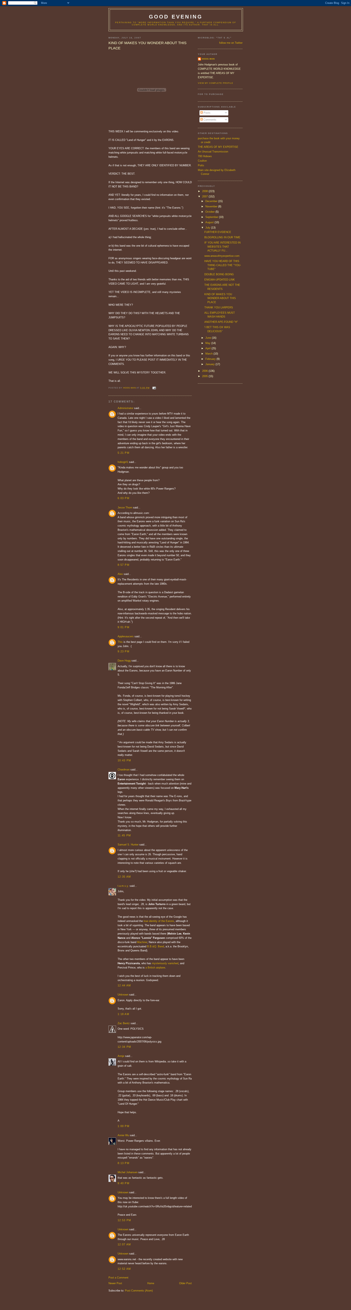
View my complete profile (215, 83)
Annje (121, 1056)
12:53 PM (124, 1220)
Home (150, 1283)
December (211, 201)
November (211, 206)
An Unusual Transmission (213, 151)
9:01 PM (123, 627)
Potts (201, 165)
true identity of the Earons (159, 921)
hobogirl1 (123, 462)
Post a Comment (118, 1277)
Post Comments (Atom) (139, 1290)
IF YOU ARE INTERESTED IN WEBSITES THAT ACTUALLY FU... (222, 246)
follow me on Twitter (231, 42)
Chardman (124, 769)
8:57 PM (123, 564)
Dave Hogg (124, 660)
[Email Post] (153, 388)
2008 (205, 191)
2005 (205, 376)
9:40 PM (123, 1183)
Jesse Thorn (125, 507)
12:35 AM (124, 876)
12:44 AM (124, 985)
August (209, 222)
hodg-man (208, 59)
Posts (206, 112)
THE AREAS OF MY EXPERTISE (218, 146)
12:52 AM (124, 1268)
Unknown (123, 994)
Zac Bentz (124, 1023)
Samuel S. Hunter (128, 844)
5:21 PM (123, 452)
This (121, 641)
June (208, 337)
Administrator (125, 408)
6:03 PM (123, 498)
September (212, 217)
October (210, 211)
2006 (205, 370)
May (208, 343)
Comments (209, 119)
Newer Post (115, 1283)
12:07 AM (124, 1244)
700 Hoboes (205, 156)
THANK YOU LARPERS (218, 307)
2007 (205, 196)
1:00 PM (123, 1126)
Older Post (185, 1283)
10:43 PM (124, 760)
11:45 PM (124, 835)
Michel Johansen (128, 1172)
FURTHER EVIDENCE (217, 232)
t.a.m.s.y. (123, 885)
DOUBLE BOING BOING (219, 274)
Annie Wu (123, 1135)
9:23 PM (123, 651)
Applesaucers (126, 636)
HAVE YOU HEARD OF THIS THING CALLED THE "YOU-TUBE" (222, 265)
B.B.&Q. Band (155, 946)
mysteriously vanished (165, 963)
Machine (142, 942)
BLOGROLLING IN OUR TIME (222, 237)
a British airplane (155, 967)
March (209, 353)
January (210, 364)
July (208, 227)
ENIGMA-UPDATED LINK (219, 279)
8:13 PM (123, 1163)
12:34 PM (124, 1046)
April (208, 348)
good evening (176, 17)
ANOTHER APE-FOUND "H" (221, 321)
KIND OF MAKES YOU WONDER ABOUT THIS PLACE (220, 298)
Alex (120, 574)
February (211, 358)
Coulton (202, 160)
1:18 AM (123, 1014)
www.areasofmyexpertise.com (221, 255)
